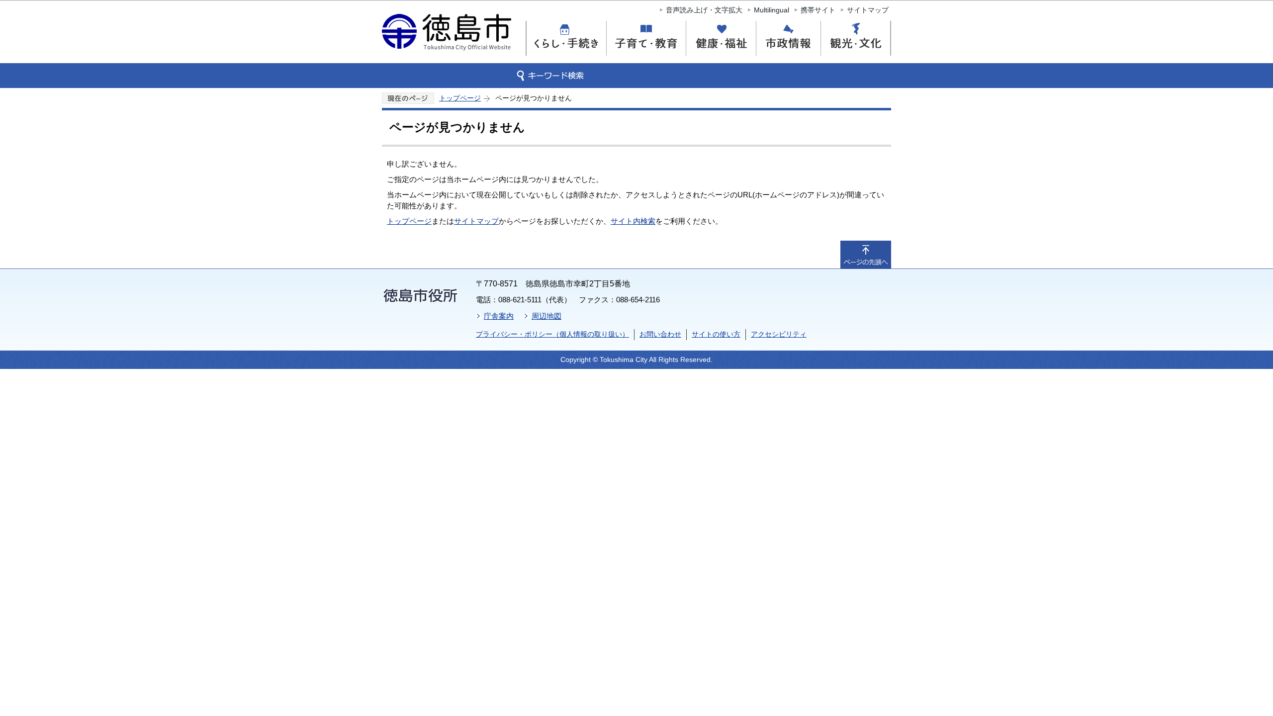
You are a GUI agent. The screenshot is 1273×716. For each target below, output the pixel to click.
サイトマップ (868, 10)
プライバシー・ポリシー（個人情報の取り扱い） (552, 334)
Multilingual (771, 10)
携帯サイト (818, 10)
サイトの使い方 (716, 334)
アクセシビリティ (779, 334)
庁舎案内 (499, 316)
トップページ (460, 98)
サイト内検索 (633, 221)
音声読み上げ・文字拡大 (704, 10)
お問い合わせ (660, 334)
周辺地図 (546, 316)
